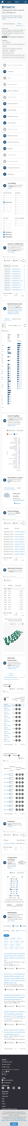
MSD (3, 1101)
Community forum (7, 1062)
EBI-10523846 (7, 786)
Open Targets (11, 252)
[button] (13, 334)
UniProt (19, 481)
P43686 (8, 706)
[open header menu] (25, 2)
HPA (9, 482)
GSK (3, 1099)
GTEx (13, 312)
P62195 (8, 717)
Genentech (5, 1096)
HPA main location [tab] (9, 488)
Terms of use (5, 1067)
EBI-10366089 (7, 790)
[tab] (9, 24)
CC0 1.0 (3, 1071)
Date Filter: (6, 931)
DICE (17, 313)
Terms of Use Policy (20, 1120)
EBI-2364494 (7, 805)
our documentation (12, 309)
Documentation (8, 1080)
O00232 (8, 710)
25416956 (23, 786)
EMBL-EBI (5, 1094)
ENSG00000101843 (12, 16)
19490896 (23, 805)
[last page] (23, 296)
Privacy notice (6, 1064)
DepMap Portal (11, 425)
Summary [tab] (6, 319)
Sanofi (4, 1106)
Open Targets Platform (7, 1069)
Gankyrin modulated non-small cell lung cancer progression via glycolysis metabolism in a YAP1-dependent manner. (16, 1014)
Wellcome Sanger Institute (9, 1109)
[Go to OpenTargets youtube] (14, 1088)
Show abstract (10, 968)
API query (23, 260)
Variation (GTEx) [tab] (16, 319)
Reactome (10, 668)
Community (7, 1082)
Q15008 (8, 729)
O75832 (4, 17)
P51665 (8, 741)
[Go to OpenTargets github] (19, 1088)
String (14, 668)
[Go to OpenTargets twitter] (3, 1088)
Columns (8, 260)
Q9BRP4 (8, 725)
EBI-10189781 (7, 801)
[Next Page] (21, 296)
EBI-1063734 (7, 778)
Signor (17, 667)
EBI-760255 (7, 774)
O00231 (8, 737)
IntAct (13, 667)
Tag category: (7, 926)
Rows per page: (7, 293)
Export (16, 260)
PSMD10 (16, 17)
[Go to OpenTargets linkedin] (8, 1088)
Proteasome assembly (9, 843)
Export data (11, 430)
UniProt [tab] (19, 488)
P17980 (8, 721)
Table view (21, 862)
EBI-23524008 (7, 809)
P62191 (8, 713)
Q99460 (8, 733)
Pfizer (3, 1104)
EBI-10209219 (7, 798)
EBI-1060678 (7, 782)
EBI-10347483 (7, 794)
